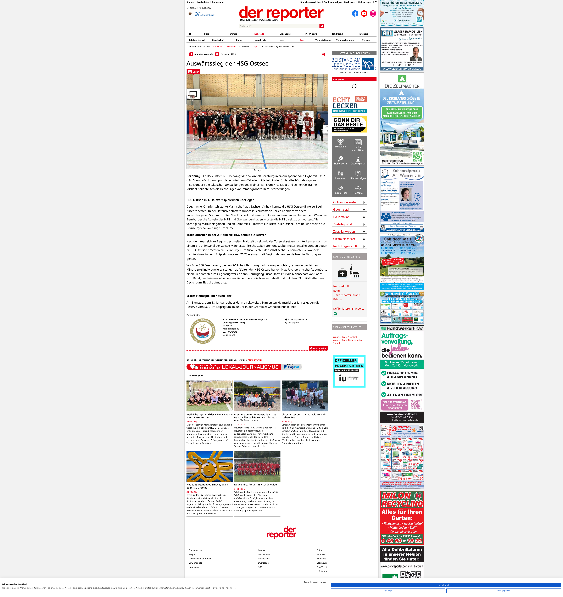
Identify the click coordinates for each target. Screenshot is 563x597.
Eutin (207, 33)
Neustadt (259, 33)
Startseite (217, 46)
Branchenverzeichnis (310, 2)
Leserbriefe (260, 40)
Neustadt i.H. (341, 286)
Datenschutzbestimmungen (315, 582)
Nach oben (197, 375)
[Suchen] (322, 26)
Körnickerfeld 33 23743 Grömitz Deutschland (231, 331)
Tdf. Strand (337, 33)
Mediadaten (203, 2)
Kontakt (190, 2)
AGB (260, 567)
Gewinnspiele (195, 562)
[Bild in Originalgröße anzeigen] (257, 121)
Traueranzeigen (196, 550)
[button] (376, 2)
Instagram (293, 322)
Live (281, 40)
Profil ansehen (319, 348)
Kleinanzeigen (365, 2)
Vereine (366, 40)
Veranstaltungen (323, 40)
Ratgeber (363, 33)
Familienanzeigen (333, 2)
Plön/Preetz (311, 33)
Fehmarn (233, 33)
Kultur (239, 40)
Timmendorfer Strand (346, 295)
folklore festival (197, 40)
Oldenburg (285, 33)
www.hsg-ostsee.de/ (298, 319)
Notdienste (194, 567)
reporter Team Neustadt (345, 337)
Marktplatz (349, 2)
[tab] (193, 71)
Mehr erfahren (255, 359)
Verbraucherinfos (345, 40)
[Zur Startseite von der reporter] (281, 13)
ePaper (192, 554)
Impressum (218, 2)
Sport (302, 40)
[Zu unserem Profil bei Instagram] (373, 13)
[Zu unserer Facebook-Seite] (355, 13)
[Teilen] (323, 54)
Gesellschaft (218, 40)
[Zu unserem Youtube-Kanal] (364, 13)
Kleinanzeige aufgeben (200, 558)
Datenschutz (264, 558)
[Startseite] (190, 33)
